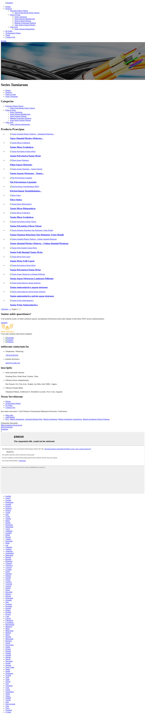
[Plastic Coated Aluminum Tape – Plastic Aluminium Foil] (33, 239)
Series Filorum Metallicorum (24, 19)
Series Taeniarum (20, 17)
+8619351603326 (11, 355)
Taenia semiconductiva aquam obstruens (29, 287)
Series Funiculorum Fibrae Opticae (26, 13)
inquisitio (4, 323)
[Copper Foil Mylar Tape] (20, 257)
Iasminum (4, 429)
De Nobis (8, 31)
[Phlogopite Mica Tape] (21, 204)
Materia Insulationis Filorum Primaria (96, 419)
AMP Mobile (10, 417)
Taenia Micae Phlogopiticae (22, 208)
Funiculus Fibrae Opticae (19, 11)
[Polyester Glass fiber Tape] (23, 222)
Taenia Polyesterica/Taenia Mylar (25, 156)
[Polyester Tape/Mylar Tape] (23, 265)
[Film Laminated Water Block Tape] (27, 274)
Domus (8, 7)
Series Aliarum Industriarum (24, 29)
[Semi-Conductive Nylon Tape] (21, 300)
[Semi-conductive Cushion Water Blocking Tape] (27, 292)
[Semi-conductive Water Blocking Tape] (25, 283)
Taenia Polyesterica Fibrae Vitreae (26, 226)
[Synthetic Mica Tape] (20, 213)
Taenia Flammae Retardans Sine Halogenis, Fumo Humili (37, 235)
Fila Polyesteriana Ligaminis (23, 182)
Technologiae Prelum (13, 33)
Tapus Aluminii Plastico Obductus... (26, 138)
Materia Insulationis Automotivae (70, 419)
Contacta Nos (10, 37)
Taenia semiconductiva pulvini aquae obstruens (32, 296)
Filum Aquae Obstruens (21, 165)
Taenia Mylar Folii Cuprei (22, 261)
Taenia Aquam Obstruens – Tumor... (27, 173)
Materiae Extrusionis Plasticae (25, 23)
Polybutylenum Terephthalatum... (25, 191)
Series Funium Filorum (22, 21)
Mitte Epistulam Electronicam (11, 425)
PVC (7, 419)
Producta (8, 9)
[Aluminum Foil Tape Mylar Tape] (23, 248)
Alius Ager (14, 27)
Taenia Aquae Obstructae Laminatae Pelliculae (31, 278)
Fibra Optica (16, 199)
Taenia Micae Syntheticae (22, 147)
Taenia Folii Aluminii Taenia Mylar (26, 252)
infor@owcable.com (12, 363)
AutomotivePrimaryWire (33, 419)
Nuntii (7, 35)
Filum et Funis (15, 15)
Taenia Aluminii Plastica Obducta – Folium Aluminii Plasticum (39, 243)
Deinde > (6, 309)
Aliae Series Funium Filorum (24, 25)
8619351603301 (7, 427)
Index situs (9, 415)
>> (10, 309)
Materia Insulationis (17, 419)
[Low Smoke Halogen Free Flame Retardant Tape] (31, 230)
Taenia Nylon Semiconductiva (24, 305)
